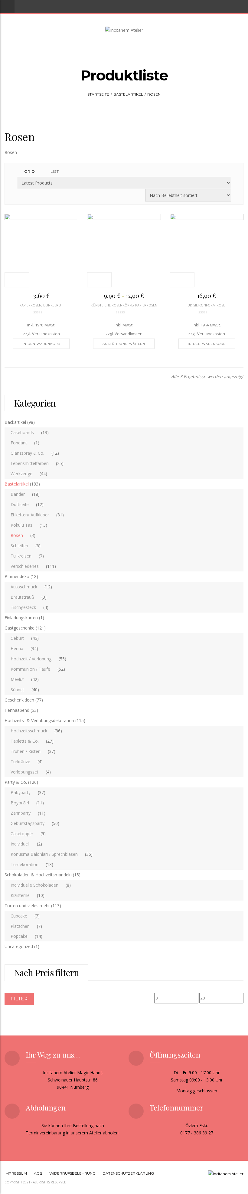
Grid (29, 171)
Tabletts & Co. (25, 741)
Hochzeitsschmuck (29, 731)
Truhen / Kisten (26, 751)
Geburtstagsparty (27, 823)
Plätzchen (20, 926)
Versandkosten (46, 333)
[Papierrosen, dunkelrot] (41, 250)
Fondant (19, 443)
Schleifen (19, 545)
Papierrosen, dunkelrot (41, 305)
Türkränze (20, 761)
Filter (19, 999)
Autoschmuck (24, 587)
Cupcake (19, 916)
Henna (17, 648)
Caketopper (22, 833)
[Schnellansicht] (17, 279)
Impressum (16, 1173)
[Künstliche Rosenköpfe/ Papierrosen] (124, 250)
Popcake (19, 936)
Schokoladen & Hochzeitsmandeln (38, 875)
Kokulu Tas (21, 525)
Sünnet (17, 689)
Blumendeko (17, 576)
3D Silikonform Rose (206, 305)
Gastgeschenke (19, 628)
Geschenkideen (19, 700)
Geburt (17, 638)
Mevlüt (17, 679)
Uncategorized (19, 946)
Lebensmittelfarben (30, 463)
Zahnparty (21, 813)
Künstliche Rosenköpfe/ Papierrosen (124, 305)
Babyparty (21, 792)
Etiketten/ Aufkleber (30, 515)
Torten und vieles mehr (27, 905)
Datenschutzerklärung (128, 1173)
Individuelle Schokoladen (34, 885)
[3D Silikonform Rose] (206, 250)
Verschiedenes (25, 566)
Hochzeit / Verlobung (31, 659)
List (55, 171)
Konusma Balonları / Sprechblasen (44, 854)
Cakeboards (22, 432)
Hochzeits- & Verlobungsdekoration (39, 720)
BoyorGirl (20, 803)
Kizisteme (20, 895)
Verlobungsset (24, 772)
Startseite (98, 94)
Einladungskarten (21, 617)
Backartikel (15, 422)
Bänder (18, 494)
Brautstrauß (22, 597)
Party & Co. (16, 782)
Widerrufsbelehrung (72, 1173)
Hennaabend (17, 710)
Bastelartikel (128, 94)
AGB (38, 1173)
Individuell (20, 844)
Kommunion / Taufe (30, 669)
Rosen (17, 535)
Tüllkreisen (21, 556)
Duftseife (20, 504)
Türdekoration (24, 864)
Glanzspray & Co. (27, 453)
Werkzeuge (21, 473)
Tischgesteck (23, 607)
